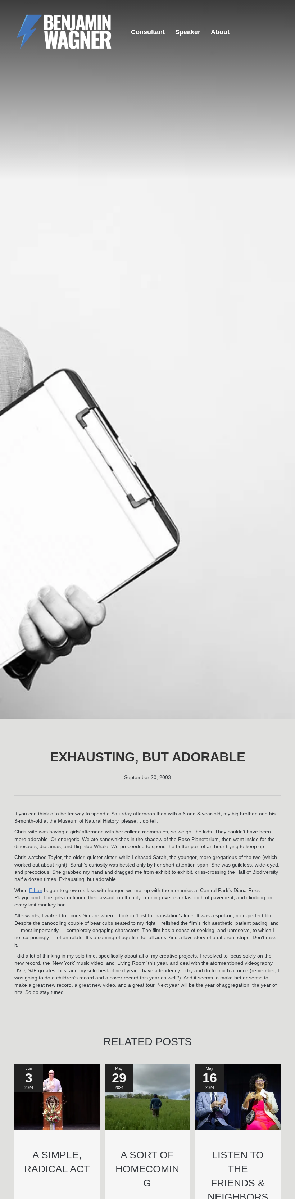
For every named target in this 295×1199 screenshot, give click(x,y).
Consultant (148, 32)
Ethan (35, 890)
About (220, 32)
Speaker (187, 32)
